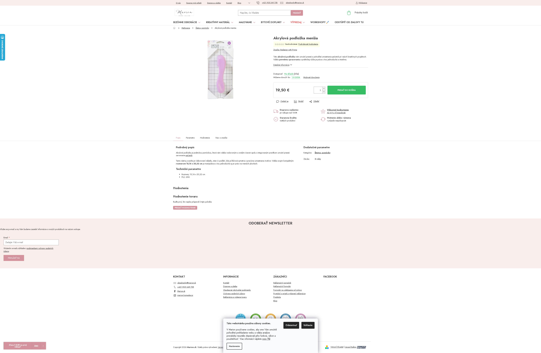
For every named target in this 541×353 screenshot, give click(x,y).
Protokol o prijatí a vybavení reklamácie (289, 293)
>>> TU (266, 339)
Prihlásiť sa (14, 258)
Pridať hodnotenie (185, 207)
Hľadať (297, 12)
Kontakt (229, 3)
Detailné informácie (281, 65)
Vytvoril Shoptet (337, 347)
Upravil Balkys (350, 347)
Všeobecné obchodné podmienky (237, 290)
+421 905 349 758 (185, 287)
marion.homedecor (185, 295)
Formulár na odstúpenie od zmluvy (287, 290)
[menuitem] (186, 22)
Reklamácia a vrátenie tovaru (235, 297)
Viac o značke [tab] (221, 137)
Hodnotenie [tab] (205, 137)
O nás (178, 3)
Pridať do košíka (346, 90)
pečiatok (189, 155)
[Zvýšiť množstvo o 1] (323, 88)
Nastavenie (234, 346)
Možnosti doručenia (311, 77)
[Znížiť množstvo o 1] (323, 91)
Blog (239, 3)
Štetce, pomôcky (322, 152)
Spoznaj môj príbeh (194, 3)
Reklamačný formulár (282, 286)
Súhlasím (308, 325)
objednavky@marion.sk (186, 282)
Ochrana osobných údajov (234, 293)
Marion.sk (181, 291)
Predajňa (277, 297)
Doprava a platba (214, 3)
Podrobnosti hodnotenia (308, 44)
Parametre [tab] (190, 137)
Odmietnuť (291, 325)
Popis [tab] (178, 137)
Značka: (285, 49)
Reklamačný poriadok (282, 283)
